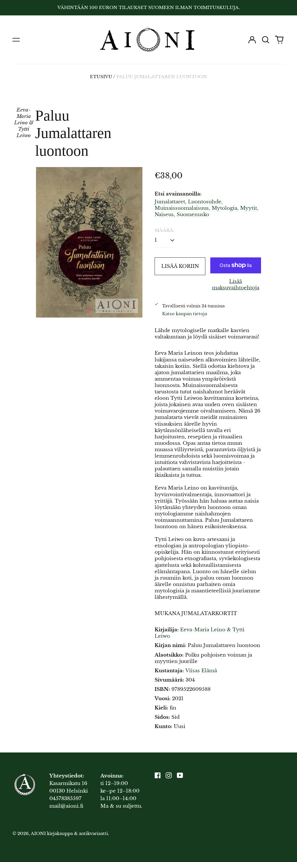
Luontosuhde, (205, 202)
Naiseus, (165, 215)
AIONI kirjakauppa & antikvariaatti (69, 833)
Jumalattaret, (170, 202)
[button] (265, 39)
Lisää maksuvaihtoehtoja (235, 284)
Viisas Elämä (201, 671)
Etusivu (101, 76)
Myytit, (249, 208)
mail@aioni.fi (66, 806)
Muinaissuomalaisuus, (182, 208)
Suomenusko (193, 215)
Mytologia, (225, 208)
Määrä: (164, 230)
